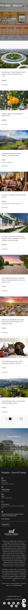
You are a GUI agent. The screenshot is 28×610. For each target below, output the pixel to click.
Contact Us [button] (14, 458)
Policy (19, 596)
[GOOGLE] (16, 606)
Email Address (5, 518)
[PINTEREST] (18, 603)
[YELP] (11, 606)
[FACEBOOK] (4, 603)
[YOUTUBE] (13, 603)
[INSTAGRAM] (9, 603)
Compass (4, 544)
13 (17, 418)
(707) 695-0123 (5, 491)
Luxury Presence (17, 599)
